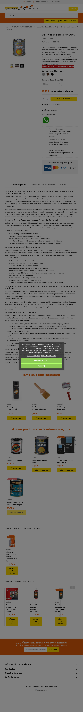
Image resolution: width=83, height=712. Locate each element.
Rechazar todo (41, 360)
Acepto (41, 366)
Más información (33, 355)
